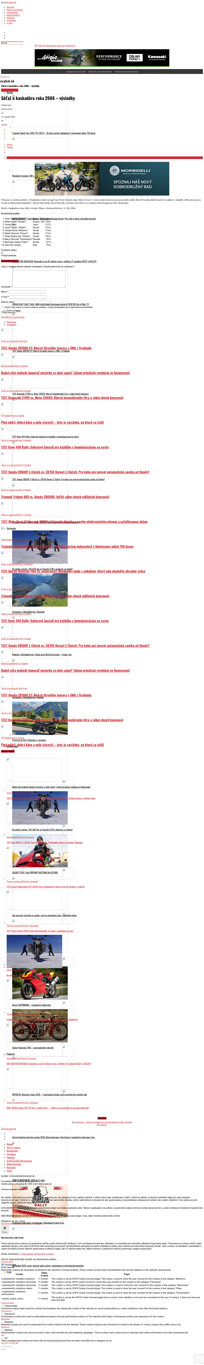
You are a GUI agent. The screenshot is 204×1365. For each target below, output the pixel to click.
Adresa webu (7, 302)
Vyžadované (10, 1264)
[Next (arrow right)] (5, 1349)
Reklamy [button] (5, 1327)
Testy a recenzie (15, 10)
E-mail (5, 297)
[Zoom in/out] (10, 1346)
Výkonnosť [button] (6, 1311)
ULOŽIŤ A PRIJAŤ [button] (10, 1343)
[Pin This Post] (105, 134)
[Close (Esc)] (2, 1346)
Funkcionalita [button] (7, 1303)
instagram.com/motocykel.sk (126, 71)
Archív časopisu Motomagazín (19, 1161)
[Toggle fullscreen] (8, 1346)
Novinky (10, 7)
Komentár (6, 287)
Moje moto (11, 1167)
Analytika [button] (5, 1319)
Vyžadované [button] (7, 1262)
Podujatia (11, 20)
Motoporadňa (13, 15)
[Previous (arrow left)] (2, 1349)
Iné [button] (2, 1335)
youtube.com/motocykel (76, 71)
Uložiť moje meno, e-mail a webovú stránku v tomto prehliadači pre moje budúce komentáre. (48, 307)
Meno (4, 291)
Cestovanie (12, 12)
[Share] (5, 1346)
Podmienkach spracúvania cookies (37, 1254)
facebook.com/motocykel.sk (100, 71)
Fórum (9, 1171)
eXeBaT (4, 125)
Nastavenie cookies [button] (10, 1223)
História (10, 18)
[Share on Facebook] (105, 129)
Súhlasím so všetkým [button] (31, 1223)
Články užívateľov (14, 1164)
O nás (9, 23)
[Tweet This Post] (105, 131)
